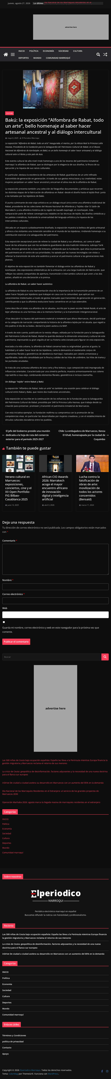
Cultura (77, 51)
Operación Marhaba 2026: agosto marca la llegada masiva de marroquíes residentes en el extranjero (51, 802)
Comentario (9, 540)
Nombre (7, 580)
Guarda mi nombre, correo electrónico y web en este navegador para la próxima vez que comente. (50, 629)
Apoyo (5, 1053)
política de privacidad (13, 1041)
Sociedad (64, 51)
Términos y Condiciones (14, 1035)
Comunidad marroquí (58, 57)
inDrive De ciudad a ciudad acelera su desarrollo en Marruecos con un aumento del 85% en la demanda (52, 782)
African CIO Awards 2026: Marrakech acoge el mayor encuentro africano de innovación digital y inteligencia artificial (55, 488)
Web (4, 608)
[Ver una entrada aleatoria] (105, 54)
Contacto (6, 1047)
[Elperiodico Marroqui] (5, 54)
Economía (48, 51)
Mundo (37, 57)
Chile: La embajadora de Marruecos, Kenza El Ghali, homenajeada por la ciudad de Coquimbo (82, 435)
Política (33, 51)
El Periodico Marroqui (30, 138)
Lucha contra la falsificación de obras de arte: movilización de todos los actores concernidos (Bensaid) (90, 488)
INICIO (21, 51)
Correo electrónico (13, 594)
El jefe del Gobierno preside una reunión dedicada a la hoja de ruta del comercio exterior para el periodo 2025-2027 (28, 435)
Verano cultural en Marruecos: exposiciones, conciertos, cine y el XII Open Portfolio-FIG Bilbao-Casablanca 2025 (18, 488)
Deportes (23, 57)
